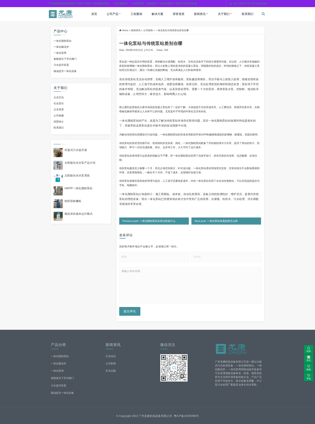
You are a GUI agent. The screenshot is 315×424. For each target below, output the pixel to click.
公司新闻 (148, 30)
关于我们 (224, 13)
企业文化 (59, 97)
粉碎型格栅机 (73, 201)
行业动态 (111, 356)
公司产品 (112, 13)
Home (125, 30)
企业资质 (59, 109)
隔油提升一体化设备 (65, 71)
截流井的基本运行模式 (79, 213)
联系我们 (247, 13)
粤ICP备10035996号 (186, 415)
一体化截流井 (61, 46)
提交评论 (130, 311)
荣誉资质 (178, 13)
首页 (94, 13)
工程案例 (136, 13)
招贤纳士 (59, 121)
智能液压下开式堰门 (65, 58)
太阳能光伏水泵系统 (77, 175)
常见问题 (111, 370)
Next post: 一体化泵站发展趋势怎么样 (216, 220)
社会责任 (59, 103)
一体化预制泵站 (62, 40)
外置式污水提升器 (76, 149)
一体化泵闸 (60, 52)
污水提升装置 (61, 64)
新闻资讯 (200, 13)
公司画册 (59, 115)
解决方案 (157, 13)
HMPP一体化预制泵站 (78, 188)
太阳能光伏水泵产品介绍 (80, 162)
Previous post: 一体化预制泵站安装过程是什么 (148, 220)
